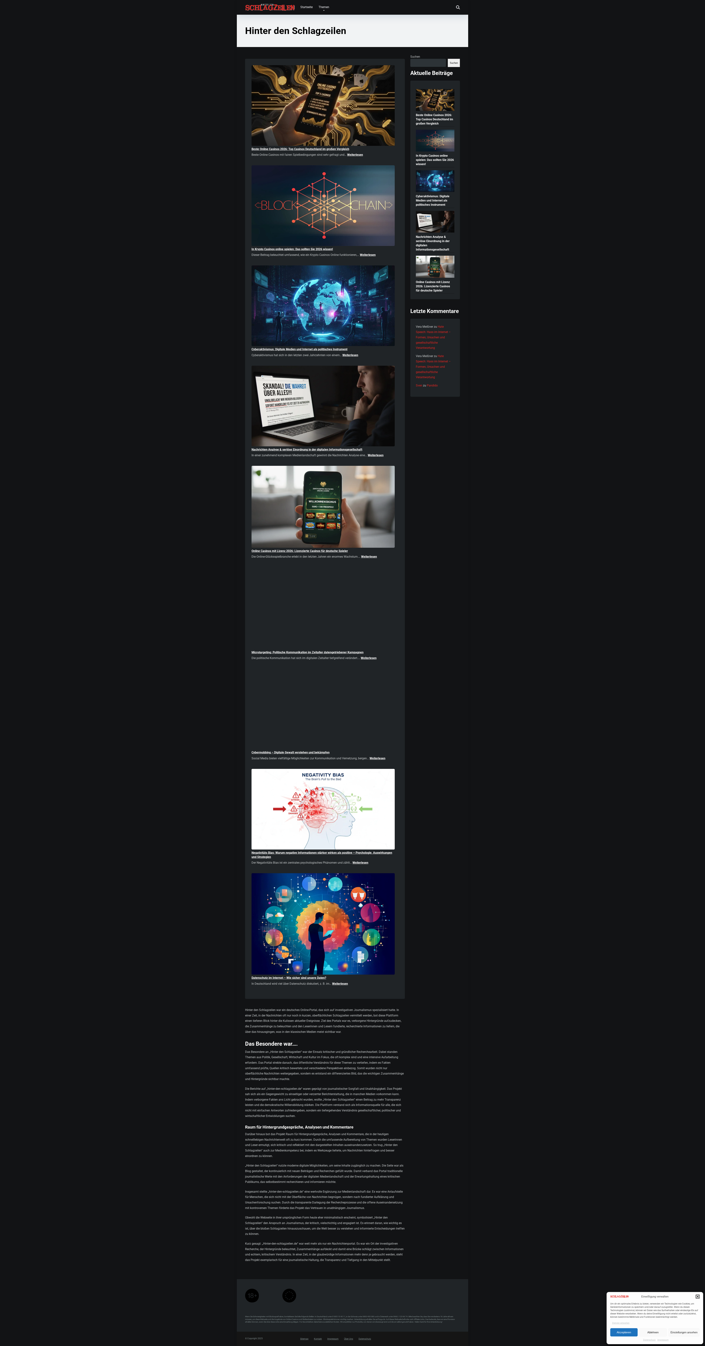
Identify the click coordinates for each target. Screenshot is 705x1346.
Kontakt (318, 1339)
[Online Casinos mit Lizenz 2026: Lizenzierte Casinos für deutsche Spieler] (323, 507)
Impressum (663, 1340)
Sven (419, 385)
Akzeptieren (624, 1332)
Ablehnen (653, 1332)
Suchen (415, 56)
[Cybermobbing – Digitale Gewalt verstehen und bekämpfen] (323, 710)
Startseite (306, 7)
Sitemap (304, 1339)
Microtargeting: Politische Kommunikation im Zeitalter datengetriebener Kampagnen (308, 652)
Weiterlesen (355, 154)
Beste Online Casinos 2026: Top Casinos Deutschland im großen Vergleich (300, 149)
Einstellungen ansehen (683, 1332)
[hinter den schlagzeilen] (270, 6)
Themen (324, 7)
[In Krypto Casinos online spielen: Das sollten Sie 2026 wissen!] (323, 206)
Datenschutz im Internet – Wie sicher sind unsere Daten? (289, 978)
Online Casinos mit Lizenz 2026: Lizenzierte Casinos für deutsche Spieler (300, 551)
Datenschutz (649, 1340)
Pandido (432, 385)
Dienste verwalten (621, 1323)
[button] (697, 1296)
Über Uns (348, 1339)
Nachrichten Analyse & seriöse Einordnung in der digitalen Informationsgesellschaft (307, 449)
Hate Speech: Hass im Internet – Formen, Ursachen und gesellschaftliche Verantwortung (433, 337)
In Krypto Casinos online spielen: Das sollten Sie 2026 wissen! (292, 249)
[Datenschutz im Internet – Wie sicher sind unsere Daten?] (323, 924)
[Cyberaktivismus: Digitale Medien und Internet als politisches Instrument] (323, 306)
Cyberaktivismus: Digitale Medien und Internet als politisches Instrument (299, 349)
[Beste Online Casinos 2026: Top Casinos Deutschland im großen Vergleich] (323, 106)
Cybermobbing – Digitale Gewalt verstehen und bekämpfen (291, 752)
